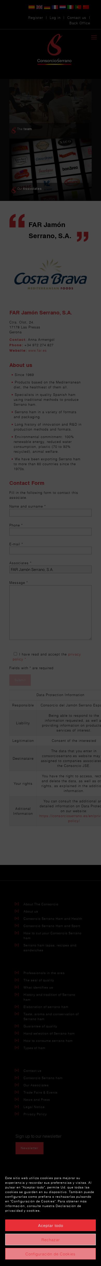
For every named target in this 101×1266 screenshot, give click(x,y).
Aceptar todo (50, 1225)
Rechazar (50, 1239)
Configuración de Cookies (50, 1254)
